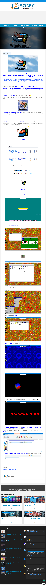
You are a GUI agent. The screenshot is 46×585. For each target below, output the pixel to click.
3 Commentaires (9, 522)
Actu (11, 25)
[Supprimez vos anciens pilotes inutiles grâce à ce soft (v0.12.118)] (34, 499)
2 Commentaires (9, 508)
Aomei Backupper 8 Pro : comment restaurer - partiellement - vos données (36, 531)
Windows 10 (28, 25)
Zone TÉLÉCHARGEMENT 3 (22, 0)
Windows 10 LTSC (35, 25)
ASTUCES (22, 34)
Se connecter (31, 0)
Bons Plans (23, 27)
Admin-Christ (15, 41)
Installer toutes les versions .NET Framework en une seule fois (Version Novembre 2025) (11, 505)
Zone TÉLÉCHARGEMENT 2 (14, 0)
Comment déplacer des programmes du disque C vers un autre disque (10, 519)
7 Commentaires (25, 41)
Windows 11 (23, 25)
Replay (24, 34)
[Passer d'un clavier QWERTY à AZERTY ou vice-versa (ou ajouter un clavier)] (34, 513)
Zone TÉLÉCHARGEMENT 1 (5, 0)
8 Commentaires (31, 522)
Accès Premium (4, 497)
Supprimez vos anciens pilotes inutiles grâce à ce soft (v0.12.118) (34, 505)
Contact (11, 581)
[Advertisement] (23, 17)
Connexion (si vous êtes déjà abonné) (12, 486)
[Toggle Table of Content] (9, 53)
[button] (44, 584)
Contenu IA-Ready (23, 584)
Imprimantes (41, 25)
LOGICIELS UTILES (35, 497)
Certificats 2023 (16, 25)
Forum (28, 0)
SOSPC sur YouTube (6, 25)
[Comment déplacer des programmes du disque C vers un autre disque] (11, 513)
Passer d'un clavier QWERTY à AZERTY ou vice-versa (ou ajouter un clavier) (34, 519)
